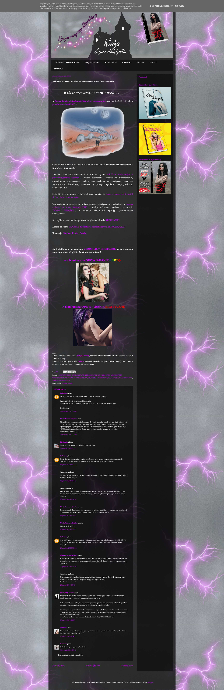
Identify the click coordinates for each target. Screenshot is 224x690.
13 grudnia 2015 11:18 (68, 499)
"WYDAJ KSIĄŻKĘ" (63, 210)
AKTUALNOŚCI (65, 375)
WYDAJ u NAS (110, 63)
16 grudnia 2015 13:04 (68, 515)
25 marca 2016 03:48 (67, 585)
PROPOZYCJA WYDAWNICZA (76, 378)
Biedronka (64, 442)
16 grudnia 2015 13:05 (68, 529)
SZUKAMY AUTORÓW (96, 378)
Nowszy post (58, 665)
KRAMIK (140, 63)
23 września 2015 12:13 (68, 435)
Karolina (63, 644)
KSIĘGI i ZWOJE (92, 63)
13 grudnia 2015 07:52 (68, 465)
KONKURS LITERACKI (106, 375)
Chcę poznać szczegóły (161, 6)
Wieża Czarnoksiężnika (69, 419)
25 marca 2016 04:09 (67, 620)
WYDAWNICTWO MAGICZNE (66, 63)
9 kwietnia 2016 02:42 (68, 650)
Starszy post (127, 665)
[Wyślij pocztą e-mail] (64, 372)
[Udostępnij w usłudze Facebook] (72, 372)
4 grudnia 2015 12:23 (67, 448)
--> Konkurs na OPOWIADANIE (92, 260)
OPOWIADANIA (58, 378)
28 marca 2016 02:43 (67, 636)
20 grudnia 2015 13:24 (68, 548)
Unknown (63, 393)
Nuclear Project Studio (75, 233)
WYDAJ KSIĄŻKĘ (111, 378)
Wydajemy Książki (67, 592)
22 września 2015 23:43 (68, 411)
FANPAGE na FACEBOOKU (97, 226)
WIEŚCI (153, 63)
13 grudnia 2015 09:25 (68, 481)
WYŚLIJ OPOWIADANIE (61, 381)
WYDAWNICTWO (125, 378)
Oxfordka (63, 627)
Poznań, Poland (67, 383)
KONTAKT (58, 68)
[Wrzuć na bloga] (67, 372)
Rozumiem (179, 6)
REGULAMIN (113, 220)
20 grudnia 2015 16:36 (68, 566)
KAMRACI (126, 63)
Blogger (150, 682)
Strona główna (93, 665)
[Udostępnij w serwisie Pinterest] (74, 372)
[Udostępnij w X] (69, 372)
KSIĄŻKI (118, 375)
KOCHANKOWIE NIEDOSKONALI (84, 375)
